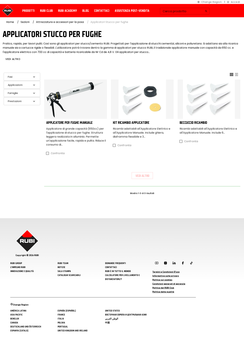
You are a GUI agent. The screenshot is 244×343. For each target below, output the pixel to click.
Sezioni (25, 22)
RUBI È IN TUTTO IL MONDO (118, 271)
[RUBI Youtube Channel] (156, 263)
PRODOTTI (28, 11)
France (61, 314)
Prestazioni (14, 101)
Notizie (61, 267)
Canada (14, 322)
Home (10, 22)
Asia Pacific (16, 314)
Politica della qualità (163, 291)
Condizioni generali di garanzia (168, 283)
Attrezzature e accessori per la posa (60, 22)
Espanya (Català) (19, 330)
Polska (61, 322)
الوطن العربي (111, 318)
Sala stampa (64, 271)
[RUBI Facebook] (182, 263)
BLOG (85, 11)
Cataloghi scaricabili (69, 275)
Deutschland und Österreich (25, 326)
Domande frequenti (115, 263)
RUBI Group (16, 263)
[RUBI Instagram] (165, 263)
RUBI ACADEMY (67, 11)
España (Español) (67, 310)
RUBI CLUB (46, 11)
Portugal (63, 326)
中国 (107, 322)
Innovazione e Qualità (22, 271)
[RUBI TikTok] (191, 263)
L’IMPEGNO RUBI (18, 267)
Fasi (10, 76)
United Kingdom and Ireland (72, 330)
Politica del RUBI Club (163, 287)
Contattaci (101, 11)
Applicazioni (15, 85)
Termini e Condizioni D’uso (166, 271)
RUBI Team (63, 263)
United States (112, 310)
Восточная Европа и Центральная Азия (126, 314)
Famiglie (13, 93)
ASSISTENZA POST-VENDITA (132, 11)
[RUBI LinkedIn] (174, 263)
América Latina (18, 310)
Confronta (58, 153)
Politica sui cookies (162, 279)
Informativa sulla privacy (165, 275)
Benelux (14, 318)
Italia (61, 318)
